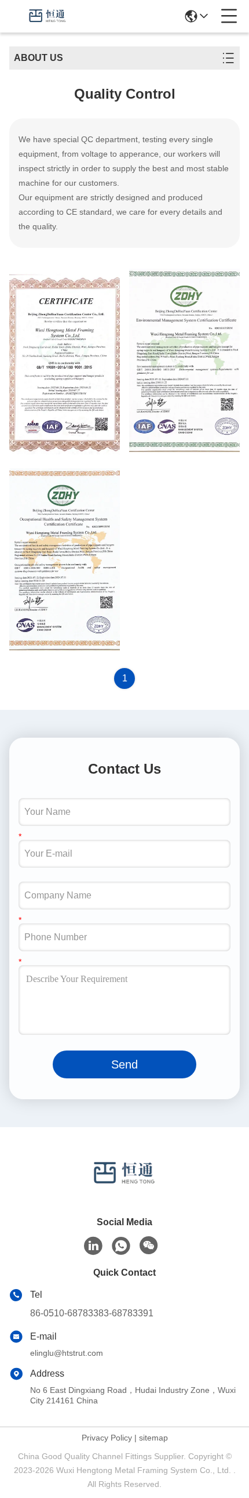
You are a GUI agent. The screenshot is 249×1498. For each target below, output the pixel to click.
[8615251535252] (121, 1246)
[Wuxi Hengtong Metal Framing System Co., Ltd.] (47, 16)
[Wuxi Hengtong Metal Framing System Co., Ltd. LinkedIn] (93, 1246)
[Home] (124, 1188)
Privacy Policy (107, 1437)
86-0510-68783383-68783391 (91, 1313)
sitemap (153, 1437)
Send (124, 1064)
